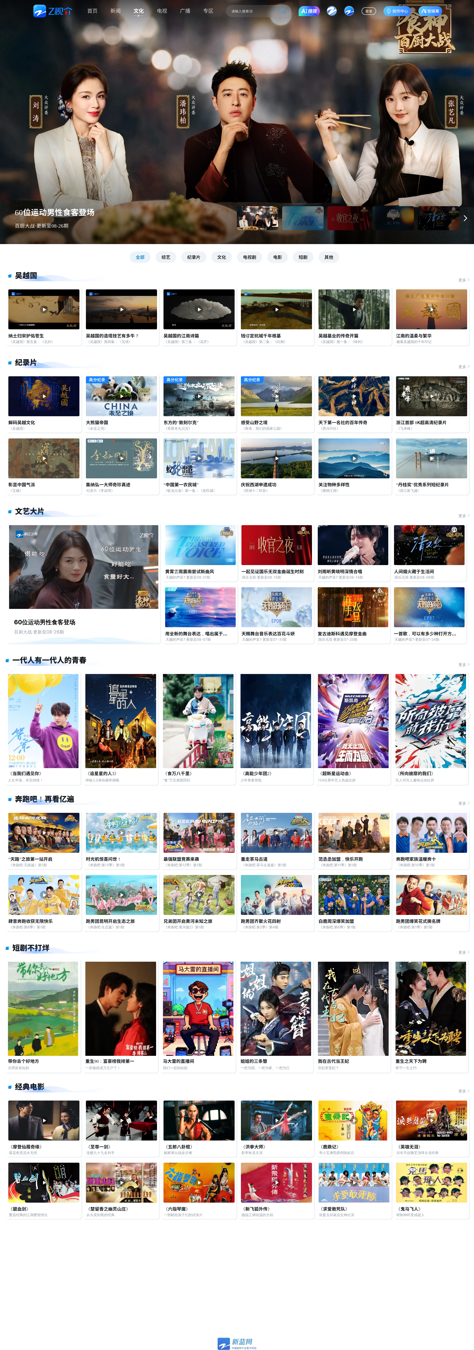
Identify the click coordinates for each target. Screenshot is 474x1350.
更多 (462, 280)
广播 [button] (185, 10)
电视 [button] (162, 10)
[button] (465, 218)
